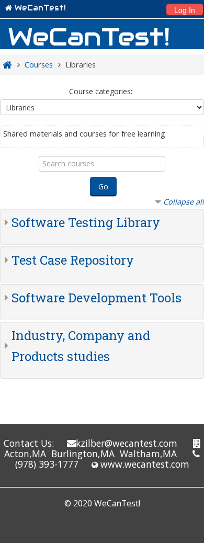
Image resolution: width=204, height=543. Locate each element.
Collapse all (183, 202)
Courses (39, 65)
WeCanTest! (40, 8)
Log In (184, 10)
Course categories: (100, 91)
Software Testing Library (86, 222)
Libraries (80, 65)
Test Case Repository (73, 260)
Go (103, 186)
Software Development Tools (97, 297)
